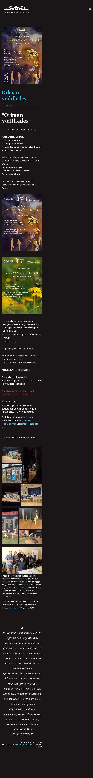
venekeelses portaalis (23, 745)
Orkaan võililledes (14, 95)
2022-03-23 (8, 106)
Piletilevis (26, 420)
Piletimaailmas (9, 423)
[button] (12, 455)
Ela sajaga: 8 (15, 608)
